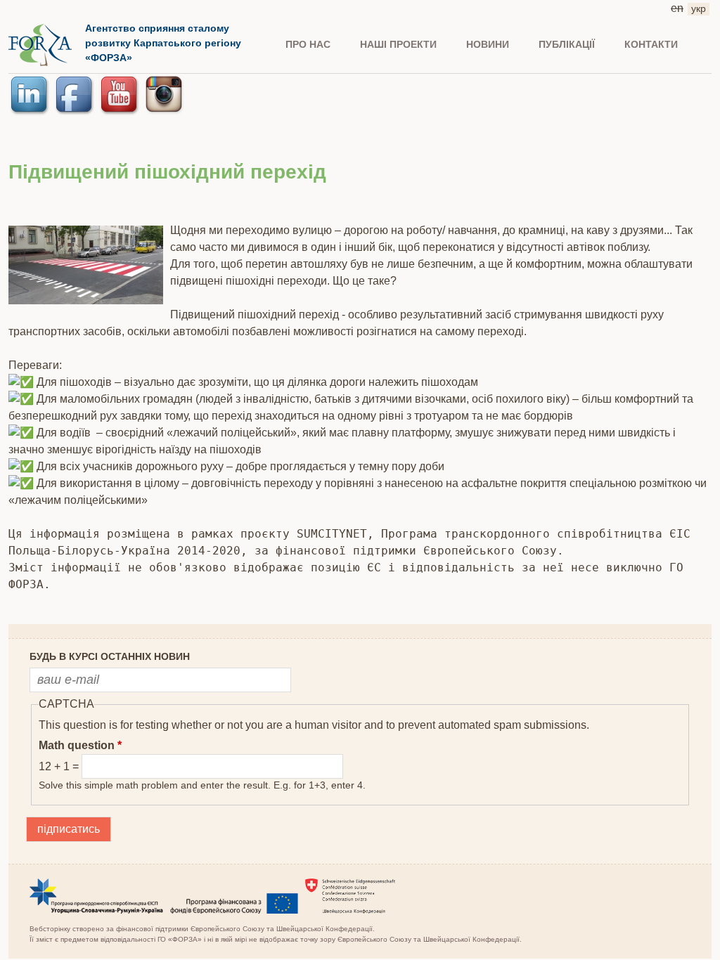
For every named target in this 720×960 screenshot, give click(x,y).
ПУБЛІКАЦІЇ (567, 44)
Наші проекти (398, 44)
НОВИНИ (487, 44)
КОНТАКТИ (651, 44)
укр (698, 8)
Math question (80, 745)
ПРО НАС (307, 44)
